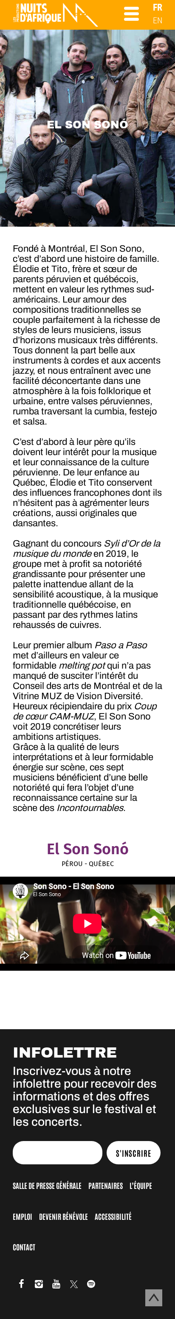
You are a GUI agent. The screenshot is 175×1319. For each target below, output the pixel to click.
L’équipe (141, 1185)
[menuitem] (157, 7)
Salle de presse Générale (47, 1185)
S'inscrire (133, 1153)
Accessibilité (113, 1216)
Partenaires (105, 1185)
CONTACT (24, 1246)
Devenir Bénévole (63, 1216)
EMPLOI (22, 1216)
